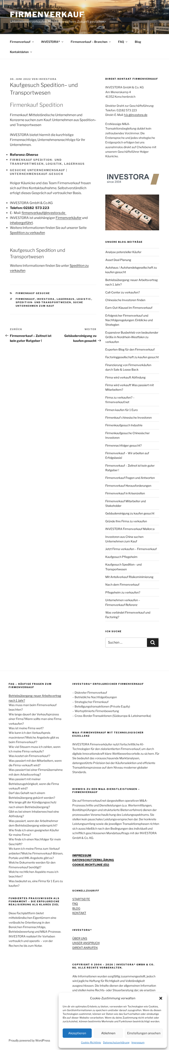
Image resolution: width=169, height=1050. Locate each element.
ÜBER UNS (79, 938)
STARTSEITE (81, 899)
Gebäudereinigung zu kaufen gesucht (129, 513)
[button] (161, 998)
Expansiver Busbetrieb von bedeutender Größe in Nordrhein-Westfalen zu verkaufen (131, 337)
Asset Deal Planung (118, 260)
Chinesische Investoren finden (125, 300)
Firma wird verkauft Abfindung (125, 377)
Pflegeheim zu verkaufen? (122, 592)
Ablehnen (108, 1033)
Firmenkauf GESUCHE (33, 293)
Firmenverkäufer (68, 218)
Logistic (84, 299)
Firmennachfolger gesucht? (123, 445)
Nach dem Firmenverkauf (122, 584)
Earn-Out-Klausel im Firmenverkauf (128, 307)
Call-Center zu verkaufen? (122, 292)
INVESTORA (48, 79)
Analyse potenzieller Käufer (123, 252)
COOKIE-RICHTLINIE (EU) (90, 864)
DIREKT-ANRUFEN (85, 947)
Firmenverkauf (20, 41)
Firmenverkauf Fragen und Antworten (130, 477)
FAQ (121, 41)
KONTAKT (79, 913)
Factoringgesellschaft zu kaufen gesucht (132, 357)
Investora (46, 299)
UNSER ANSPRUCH (86, 943)
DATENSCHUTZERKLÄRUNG (93, 860)
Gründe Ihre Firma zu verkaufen (126, 521)
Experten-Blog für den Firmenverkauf (130, 349)
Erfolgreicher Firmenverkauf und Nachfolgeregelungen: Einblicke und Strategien (129, 320)
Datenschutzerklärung (116, 1042)
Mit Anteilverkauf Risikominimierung (129, 577)
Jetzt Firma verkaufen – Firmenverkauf (131, 549)
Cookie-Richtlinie (91, 1042)
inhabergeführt (21, 223)
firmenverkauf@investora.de (44, 213)
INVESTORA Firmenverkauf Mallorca (130, 529)
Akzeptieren (77, 1033)
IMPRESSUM (81, 855)
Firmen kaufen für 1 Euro (121, 410)
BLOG (76, 908)
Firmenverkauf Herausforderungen (128, 485)
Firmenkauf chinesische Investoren (128, 417)
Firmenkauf (25, 299)
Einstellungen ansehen (144, 1033)
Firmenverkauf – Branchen (89, 41)
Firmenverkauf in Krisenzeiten (125, 493)
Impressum (137, 1042)
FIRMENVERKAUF (47, 14)
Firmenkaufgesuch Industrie (123, 425)
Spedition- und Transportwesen (43, 302)
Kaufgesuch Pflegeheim (121, 557)
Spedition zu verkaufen (27, 233)
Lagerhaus (66, 299)
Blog (138, 41)
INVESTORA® (50, 41)
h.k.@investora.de (135, 115)
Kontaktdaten (19, 52)
